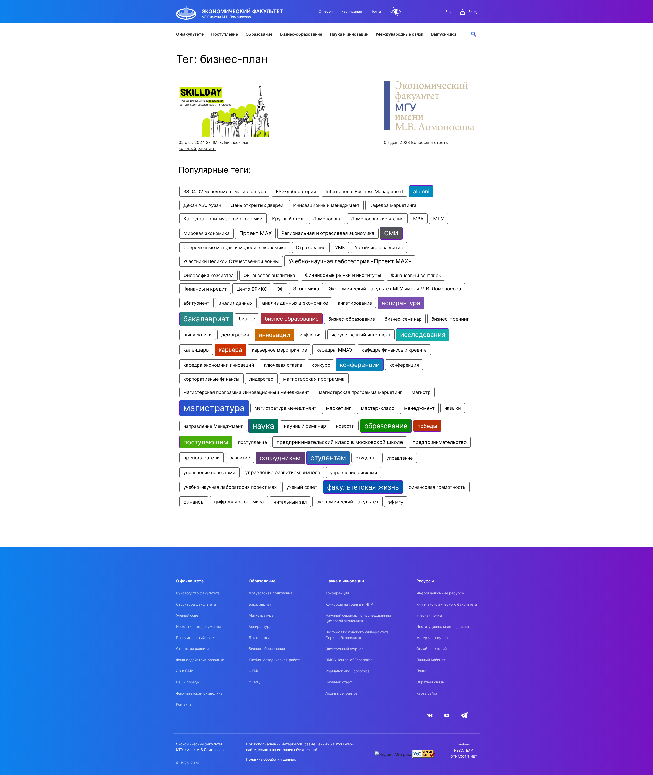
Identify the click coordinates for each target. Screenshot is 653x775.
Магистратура (261, 615)
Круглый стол (287, 218)
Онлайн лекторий (431, 648)
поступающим (205, 442)
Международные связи (399, 34)
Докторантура (261, 637)
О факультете (190, 34)
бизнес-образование (351, 319)
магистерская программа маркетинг (360, 392)
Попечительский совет (196, 637)
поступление (252, 442)
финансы (193, 502)
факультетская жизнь (363, 487)
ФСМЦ (254, 682)
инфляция (311, 335)
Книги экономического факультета (446, 604)
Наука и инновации (349, 34)
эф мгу (395, 502)
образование (386, 426)
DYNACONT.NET (463, 756)
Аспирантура (260, 626)
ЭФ (280, 289)
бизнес (247, 319)
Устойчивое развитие (379, 247)
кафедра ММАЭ (334, 350)
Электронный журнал (344, 649)
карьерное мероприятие (279, 350)
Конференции (337, 593)
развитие (239, 457)
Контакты (184, 704)
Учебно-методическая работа (275, 660)
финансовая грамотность (437, 487)
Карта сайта (426, 693)
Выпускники (443, 34)
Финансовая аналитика (269, 275)
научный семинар (305, 426)
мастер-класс (377, 408)
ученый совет (301, 487)
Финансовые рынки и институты (343, 275)
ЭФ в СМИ (185, 671)
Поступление (224, 34)
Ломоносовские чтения (377, 218)
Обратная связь (430, 682)
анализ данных (236, 303)
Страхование (310, 247)
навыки (452, 408)
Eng (448, 11)
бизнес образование (292, 319)
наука (263, 426)
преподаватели (201, 458)
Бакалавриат (260, 604)
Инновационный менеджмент (326, 205)
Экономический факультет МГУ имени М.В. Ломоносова (395, 289)
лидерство (261, 379)
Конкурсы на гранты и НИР (349, 604)
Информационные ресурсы (440, 593)
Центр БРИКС (251, 289)
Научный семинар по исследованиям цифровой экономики (358, 618)
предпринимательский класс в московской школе (340, 442)
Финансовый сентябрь (416, 275)
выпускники (197, 335)
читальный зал (290, 502)
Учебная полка (429, 615)
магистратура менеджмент (285, 408)
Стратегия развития (193, 648)
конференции (360, 364)
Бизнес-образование (301, 34)
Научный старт (338, 682)
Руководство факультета (198, 593)
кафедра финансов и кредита (394, 350)
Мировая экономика (206, 233)
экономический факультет (348, 502)
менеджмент (419, 408)
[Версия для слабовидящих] (396, 12)
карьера (230, 349)
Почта (376, 11)
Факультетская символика (199, 693)
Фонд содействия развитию (200, 660)
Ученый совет (188, 615)
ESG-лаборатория (296, 191)
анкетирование (355, 303)
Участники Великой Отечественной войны (231, 261)
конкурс (321, 365)
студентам (328, 458)
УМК (340, 247)
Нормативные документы (198, 626)
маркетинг (338, 408)
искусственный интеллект (361, 335)
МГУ (438, 219)
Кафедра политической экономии (222, 218)
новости (345, 426)
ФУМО (254, 671)
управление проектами (209, 472)
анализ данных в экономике (295, 303)
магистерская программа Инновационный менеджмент (246, 392)
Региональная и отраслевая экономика (327, 233)
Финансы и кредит (205, 289)
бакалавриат (206, 318)
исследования (422, 335)
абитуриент (196, 303)
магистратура (214, 408)
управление (399, 458)
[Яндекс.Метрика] (393, 754)
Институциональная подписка (442, 626)
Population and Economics (347, 671)
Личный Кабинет (430, 660)
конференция (404, 365)
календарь (196, 350)
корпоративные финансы (211, 379)
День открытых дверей (257, 205)
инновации (274, 334)
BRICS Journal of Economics (348, 660)
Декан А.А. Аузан (202, 205)
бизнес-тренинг (450, 319)
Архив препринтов (341, 693)
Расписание (351, 11)
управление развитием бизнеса (282, 472)
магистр (421, 392)
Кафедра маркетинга (392, 205)
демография (235, 335)
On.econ (326, 11)
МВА (418, 218)
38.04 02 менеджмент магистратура (224, 191)
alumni (421, 191)
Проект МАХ (255, 233)
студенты (366, 457)
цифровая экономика (239, 502)
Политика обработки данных (271, 759)
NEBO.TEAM (463, 750)
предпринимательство (440, 442)
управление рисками (353, 472)
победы (427, 426)
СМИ (391, 233)
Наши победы (188, 682)
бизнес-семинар (403, 319)
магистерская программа (314, 379)
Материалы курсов (433, 637)
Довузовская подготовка (270, 593)
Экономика (306, 289)
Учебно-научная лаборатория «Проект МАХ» (349, 261)
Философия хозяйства (208, 275)
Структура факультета (196, 604)
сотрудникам (280, 458)
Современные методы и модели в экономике (234, 247)
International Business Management (364, 191)
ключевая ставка (283, 365)
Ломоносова (327, 218)
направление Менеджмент (213, 426)
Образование (259, 34)
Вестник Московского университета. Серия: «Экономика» (357, 635)
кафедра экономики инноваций (218, 365)
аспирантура (401, 303)
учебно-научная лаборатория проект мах (230, 487)
